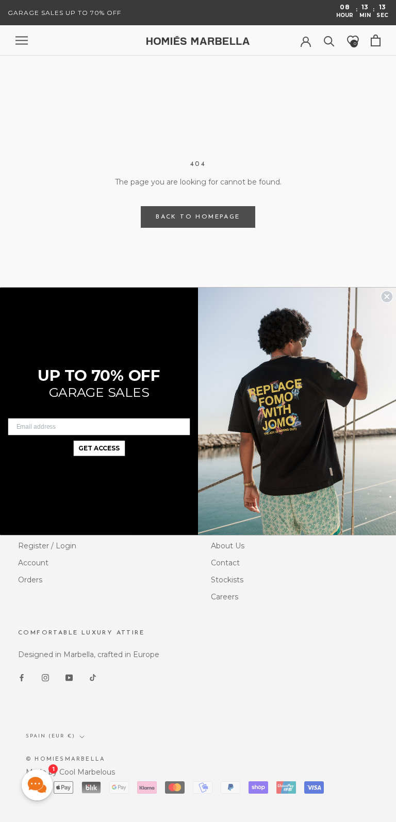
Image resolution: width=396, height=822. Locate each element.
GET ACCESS (99, 448)
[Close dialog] (387, 296)
